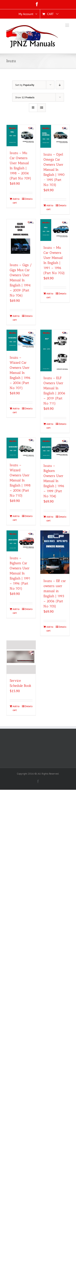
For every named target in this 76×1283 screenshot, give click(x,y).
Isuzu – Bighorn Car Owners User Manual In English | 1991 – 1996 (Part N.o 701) (20, 573)
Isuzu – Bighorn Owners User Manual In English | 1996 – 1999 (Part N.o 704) (53, 481)
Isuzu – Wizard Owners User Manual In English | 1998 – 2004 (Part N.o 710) (20, 480)
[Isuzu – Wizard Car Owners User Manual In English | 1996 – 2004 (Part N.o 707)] (21, 340)
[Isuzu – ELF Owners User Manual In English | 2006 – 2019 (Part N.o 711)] (54, 350)
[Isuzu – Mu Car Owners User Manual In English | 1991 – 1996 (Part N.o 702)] (54, 230)
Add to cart (16, 200)
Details (29, 198)
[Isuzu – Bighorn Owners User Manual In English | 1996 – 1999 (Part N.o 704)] (54, 448)
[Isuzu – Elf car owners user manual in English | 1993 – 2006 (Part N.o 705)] (54, 552)
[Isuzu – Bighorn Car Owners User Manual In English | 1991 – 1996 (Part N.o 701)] (21, 541)
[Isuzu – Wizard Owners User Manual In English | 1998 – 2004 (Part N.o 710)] (21, 448)
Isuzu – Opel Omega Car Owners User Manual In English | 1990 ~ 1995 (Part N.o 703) (54, 169)
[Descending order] (60, 85)
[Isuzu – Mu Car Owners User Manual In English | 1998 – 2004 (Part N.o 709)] (21, 135)
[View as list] (41, 108)
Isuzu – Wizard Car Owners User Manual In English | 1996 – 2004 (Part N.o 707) (20, 372)
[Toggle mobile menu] (67, 25)
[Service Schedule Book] (21, 657)
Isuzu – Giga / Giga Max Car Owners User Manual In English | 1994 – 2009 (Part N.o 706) (21, 280)
